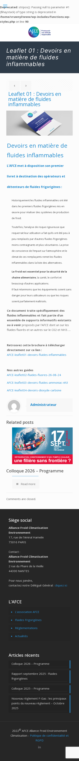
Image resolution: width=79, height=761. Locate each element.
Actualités (21, 636)
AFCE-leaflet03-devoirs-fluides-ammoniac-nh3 (37, 382)
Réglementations (26, 628)
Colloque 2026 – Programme (34, 471)
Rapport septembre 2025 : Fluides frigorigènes (34, 676)
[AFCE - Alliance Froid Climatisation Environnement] (39, 31)
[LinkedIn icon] (39, 747)
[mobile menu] (5, 5)
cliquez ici (61, 585)
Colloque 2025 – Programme (30, 688)
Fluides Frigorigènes (28, 620)
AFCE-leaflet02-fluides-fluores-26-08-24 (34, 375)
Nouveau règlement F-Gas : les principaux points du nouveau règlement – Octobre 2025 (39, 703)
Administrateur (43, 404)
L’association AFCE (27, 612)
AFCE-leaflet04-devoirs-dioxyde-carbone (34, 390)
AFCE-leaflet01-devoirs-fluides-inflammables (36, 355)
